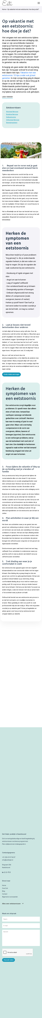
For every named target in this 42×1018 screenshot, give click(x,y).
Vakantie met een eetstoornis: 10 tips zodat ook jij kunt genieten (19, 75)
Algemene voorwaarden (10, 897)
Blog (3, 891)
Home (4, 9)
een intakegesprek (18, 844)
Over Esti (5, 888)
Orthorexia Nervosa (12, 120)
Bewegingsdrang (11, 123)
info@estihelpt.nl (7, 860)
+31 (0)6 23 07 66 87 (8, 857)
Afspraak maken (9, 960)
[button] (39, 3)
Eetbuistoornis (11, 117)
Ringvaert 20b (6, 865)
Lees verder (7, 97)
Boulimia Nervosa (12, 114)
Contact (4, 894)
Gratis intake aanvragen (11, 374)
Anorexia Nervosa (12, 112)
